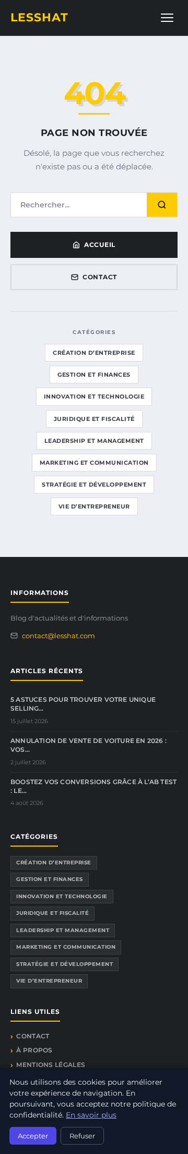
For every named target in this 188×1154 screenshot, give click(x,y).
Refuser (82, 1136)
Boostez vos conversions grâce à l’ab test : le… (93, 786)
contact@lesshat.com (58, 635)
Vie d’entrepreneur (94, 506)
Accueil (99, 245)
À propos (34, 1050)
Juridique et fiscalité (94, 419)
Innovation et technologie (94, 396)
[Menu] (167, 17)
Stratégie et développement (94, 484)
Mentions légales (50, 1065)
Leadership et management (94, 440)
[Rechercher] (162, 205)
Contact (100, 277)
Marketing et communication (94, 462)
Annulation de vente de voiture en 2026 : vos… (88, 745)
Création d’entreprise (94, 352)
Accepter (33, 1136)
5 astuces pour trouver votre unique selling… (83, 704)
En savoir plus (91, 1115)
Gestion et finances (94, 374)
